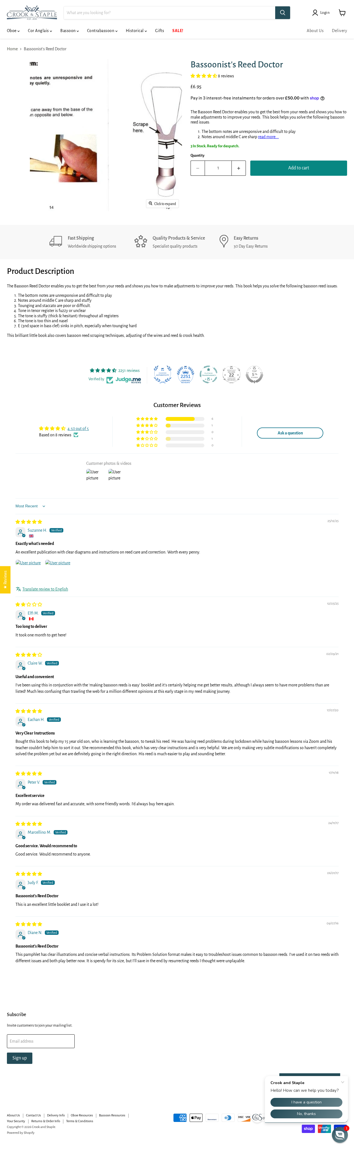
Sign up (19, 1058)
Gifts (159, 30)
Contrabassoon (101, 30)
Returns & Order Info (45, 1121)
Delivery (339, 30)
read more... (268, 137)
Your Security (16, 1121)
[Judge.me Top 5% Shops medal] (254, 374)
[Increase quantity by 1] (239, 168)
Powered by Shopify (21, 1133)
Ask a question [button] (290, 433)
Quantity (197, 156)
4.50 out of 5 (78, 428)
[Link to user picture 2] (58, 573)
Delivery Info (56, 1115)
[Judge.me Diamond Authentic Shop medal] (162, 374)
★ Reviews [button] (5, 580)
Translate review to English (45, 589)
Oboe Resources (82, 1115)
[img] (28, 522)
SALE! (177, 30)
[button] (204, 76)
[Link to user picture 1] (28, 573)
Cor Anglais (39, 30)
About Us (315, 30)
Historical (135, 30)
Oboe (12, 30)
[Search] (282, 12)
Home (12, 49)
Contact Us (33, 1115)
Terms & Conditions (79, 1121)
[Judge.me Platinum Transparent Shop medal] (208, 374)
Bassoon (68, 30)
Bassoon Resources (112, 1115)
